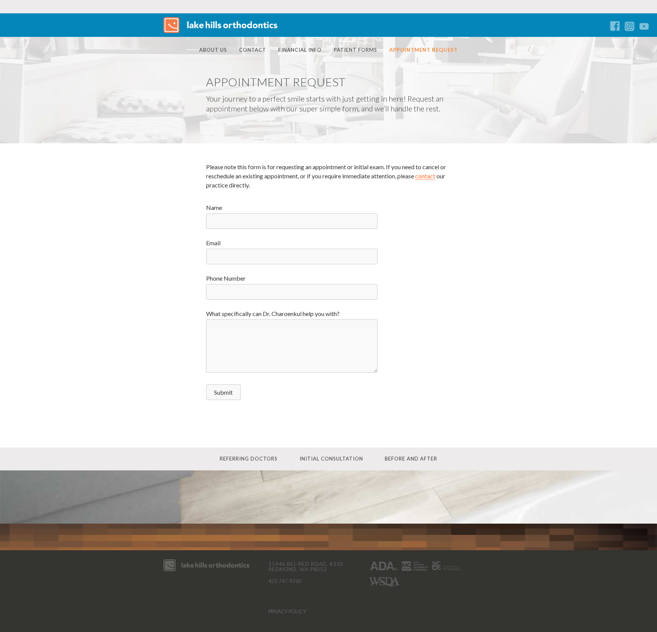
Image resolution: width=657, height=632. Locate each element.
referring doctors (249, 459)
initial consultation (331, 459)
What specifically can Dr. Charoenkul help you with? (273, 313)
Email (213, 242)
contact (252, 50)
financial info (300, 50)
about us (213, 50)
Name (214, 207)
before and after (411, 459)
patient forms (355, 50)
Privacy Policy (287, 611)
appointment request (423, 50)
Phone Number (226, 278)
